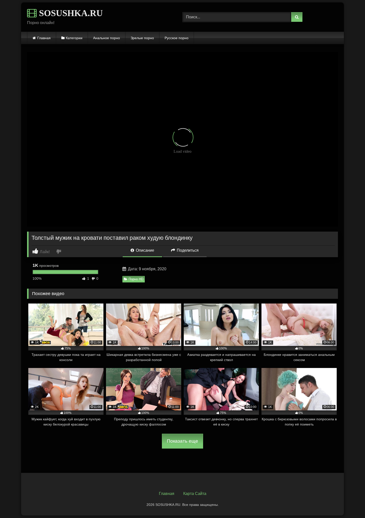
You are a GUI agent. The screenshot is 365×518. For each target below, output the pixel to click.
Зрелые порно (142, 38)
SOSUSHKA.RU (70, 13)
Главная (44, 38)
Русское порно (176, 38)
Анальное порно (106, 38)
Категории (74, 38)
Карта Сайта (194, 493)
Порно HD (136, 279)
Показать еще (182, 441)
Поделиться (187, 250)
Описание (144, 250)
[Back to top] (349, 503)
